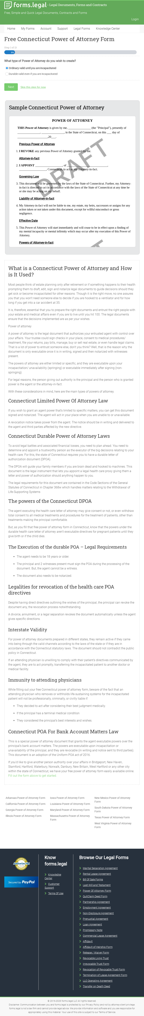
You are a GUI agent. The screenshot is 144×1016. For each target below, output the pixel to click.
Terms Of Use (55, 893)
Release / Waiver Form (96, 952)
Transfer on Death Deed (96, 986)
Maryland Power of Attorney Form (70, 809)
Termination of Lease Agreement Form (105, 975)
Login (135, 19)
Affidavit (88, 941)
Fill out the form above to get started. (32, 775)
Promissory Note (92, 930)
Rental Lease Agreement (97, 873)
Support (62, 28)
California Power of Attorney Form (25, 803)
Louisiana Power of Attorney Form (70, 803)
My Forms (27, 28)
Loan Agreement (92, 924)
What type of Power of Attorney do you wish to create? (40, 61)
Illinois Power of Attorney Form (23, 815)
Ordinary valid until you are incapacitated (32, 68)
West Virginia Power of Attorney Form (112, 825)
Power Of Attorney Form (97, 890)
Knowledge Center (108, 28)
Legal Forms (82, 28)
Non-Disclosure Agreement (98, 913)
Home (11, 28)
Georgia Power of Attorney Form (24, 809)
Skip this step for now (33, 87)
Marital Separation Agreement (100, 868)
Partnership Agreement (96, 901)
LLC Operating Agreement (97, 980)
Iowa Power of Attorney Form (67, 797)
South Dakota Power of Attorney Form (113, 809)
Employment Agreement (97, 907)
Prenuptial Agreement (95, 918)
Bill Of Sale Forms (93, 879)
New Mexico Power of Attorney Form (112, 799)
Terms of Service (107, 1012)
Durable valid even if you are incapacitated (33, 73)
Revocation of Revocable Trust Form (104, 969)
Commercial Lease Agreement (100, 935)
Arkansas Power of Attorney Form (25, 797)
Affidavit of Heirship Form (97, 946)
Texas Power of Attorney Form (112, 817)
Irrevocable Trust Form (96, 963)
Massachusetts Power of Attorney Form (70, 817)
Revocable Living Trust (96, 958)
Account (45, 28)
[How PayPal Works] (21, 875)
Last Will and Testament (97, 885)
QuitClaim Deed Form (95, 896)
